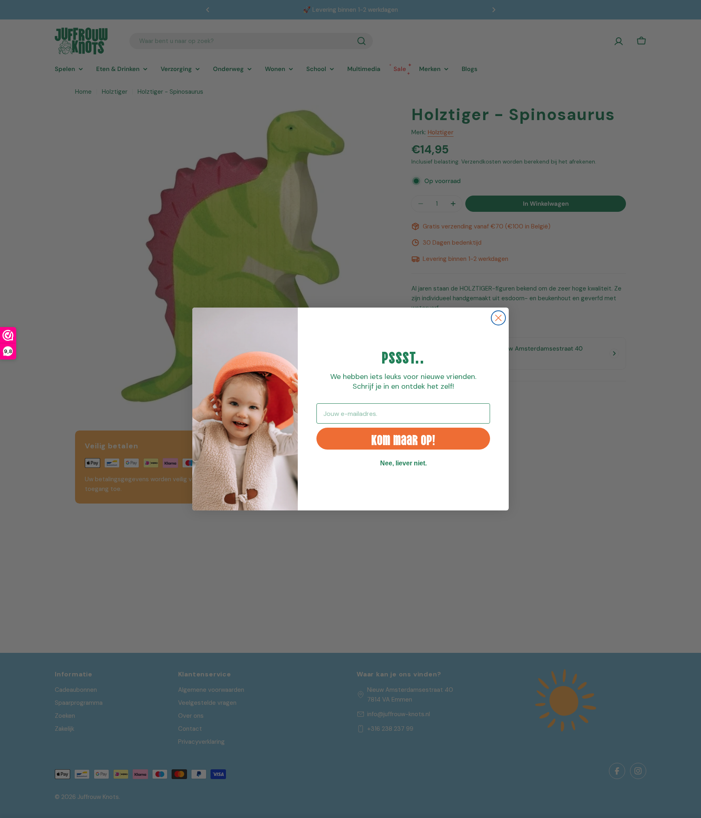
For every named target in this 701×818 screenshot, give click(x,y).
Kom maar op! (403, 439)
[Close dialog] (498, 318)
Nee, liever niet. (403, 463)
